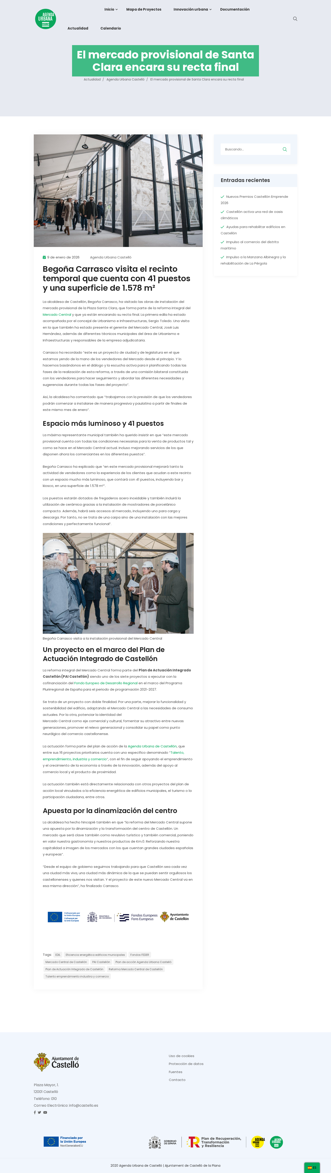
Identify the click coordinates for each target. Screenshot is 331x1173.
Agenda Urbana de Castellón (152, 746)
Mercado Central (57, 314)
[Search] (284, 148)
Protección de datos (186, 1063)
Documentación (234, 9)
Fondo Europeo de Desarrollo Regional (106, 683)
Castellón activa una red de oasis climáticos (252, 215)
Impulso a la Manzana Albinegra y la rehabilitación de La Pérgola (253, 260)
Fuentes (175, 1071)
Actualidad (78, 28)
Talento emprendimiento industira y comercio (77, 976)
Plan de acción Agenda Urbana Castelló (143, 962)
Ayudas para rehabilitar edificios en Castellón (253, 230)
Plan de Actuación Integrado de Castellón (74, 969)
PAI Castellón (101, 962)
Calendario (110, 28)
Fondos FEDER (139, 955)
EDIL (57, 955)
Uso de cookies (181, 1055)
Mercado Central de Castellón (66, 962)
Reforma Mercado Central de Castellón (136, 969)
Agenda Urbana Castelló (110, 257)
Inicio (109, 9)
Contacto (177, 1079)
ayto (80, 9)
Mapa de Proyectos (143, 9)
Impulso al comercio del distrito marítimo (250, 245)
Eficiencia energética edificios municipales (95, 955)
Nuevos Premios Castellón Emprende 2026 (254, 199)
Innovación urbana (191, 9)
